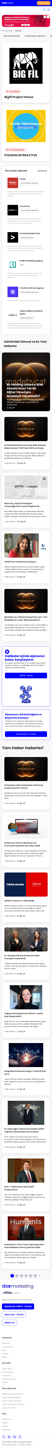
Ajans (4, 1350)
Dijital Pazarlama (9, 1379)
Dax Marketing (7, 31)
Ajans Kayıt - (13, 1314)
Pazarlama (6, 1375)
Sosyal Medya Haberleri (35, 36)
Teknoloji (5, 1343)
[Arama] (44, 9)
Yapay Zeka (7, 1368)
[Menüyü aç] (48, 9)
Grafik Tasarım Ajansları (12, 1401)
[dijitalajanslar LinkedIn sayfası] (9, 1437)
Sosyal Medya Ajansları (11, 1397)
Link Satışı (6, 1430)
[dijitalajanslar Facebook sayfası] (20, 1437)
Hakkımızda (6, 1419)
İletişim (5, 1423)
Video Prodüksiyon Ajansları (13, 1404)
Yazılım (5, 1382)
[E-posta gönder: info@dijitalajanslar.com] (14, 1437)
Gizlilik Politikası (25, 1444)
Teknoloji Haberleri (11, 36)
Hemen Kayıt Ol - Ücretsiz (26, 734)
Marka (4, 1357)
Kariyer (5, 1426)
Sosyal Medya (7, 1347)
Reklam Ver (9, 1322)
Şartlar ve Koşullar (9, 1444)
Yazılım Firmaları (8, 1408)
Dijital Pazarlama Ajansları (12, 1394)
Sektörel (5, 1353)
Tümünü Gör (42, 170)
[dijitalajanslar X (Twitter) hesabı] (4, 1437)
